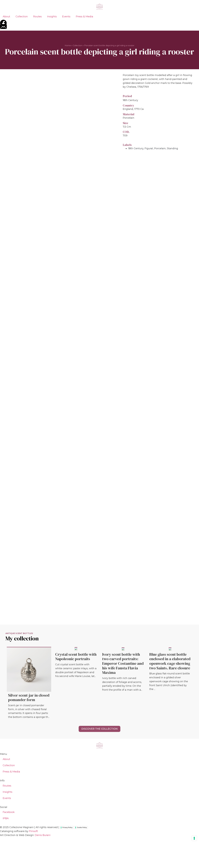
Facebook (9, 812)
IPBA (6, 818)
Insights (52, 16)
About (6, 16)
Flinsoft (33, 831)
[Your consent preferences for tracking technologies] (194, 838)
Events (66, 16)
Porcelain (160, 148)
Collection (22, 16)
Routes (37, 16)
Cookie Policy (82, 827)
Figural (149, 148)
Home (68, 45)
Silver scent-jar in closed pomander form (28, 697)
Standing (172, 148)
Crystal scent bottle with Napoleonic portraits (76, 657)
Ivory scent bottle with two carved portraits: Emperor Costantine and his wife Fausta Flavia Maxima (123, 663)
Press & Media (84, 16)
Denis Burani (42, 835)
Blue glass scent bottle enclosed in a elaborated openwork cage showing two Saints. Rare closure (169, 661)
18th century (135, 148)
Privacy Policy (67, 827)
